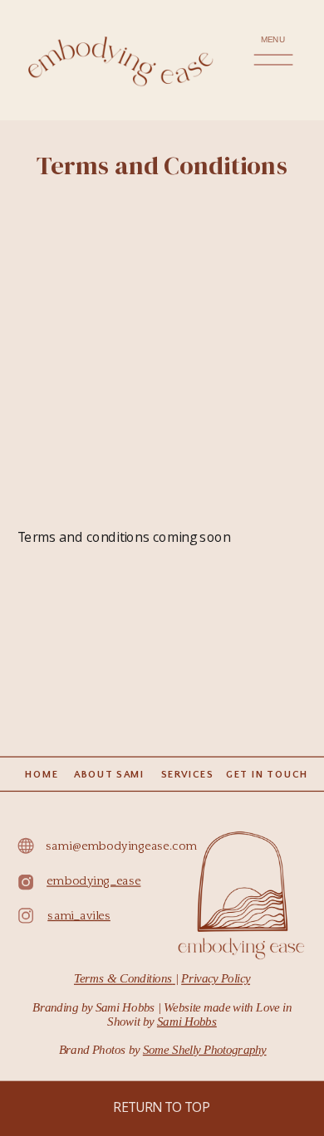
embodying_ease (93, 881)
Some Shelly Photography (205, 1050)
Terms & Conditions (123, 979)
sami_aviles (78, 916)
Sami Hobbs (187, 1022)
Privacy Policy (215, 979)
